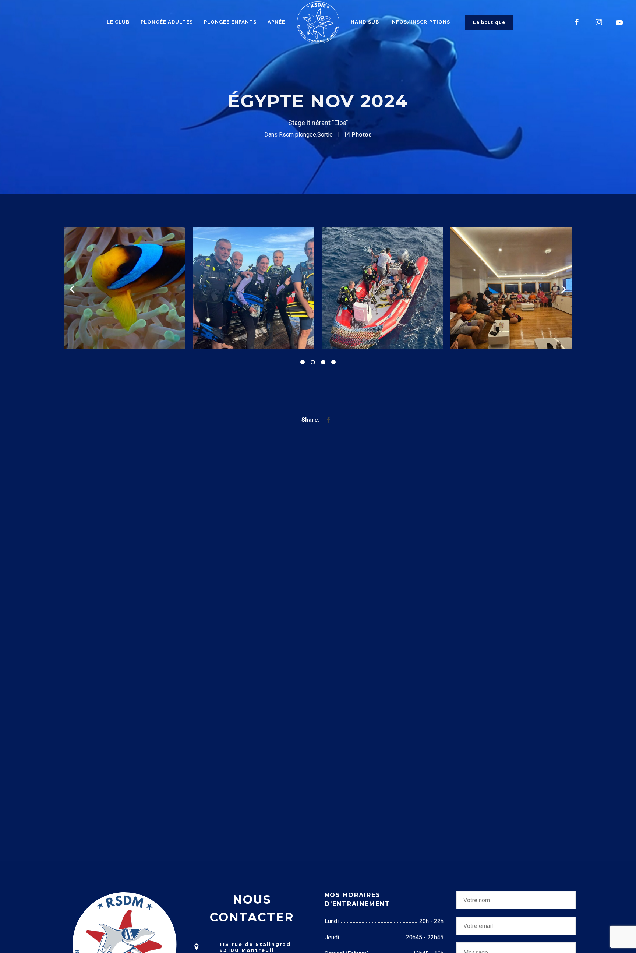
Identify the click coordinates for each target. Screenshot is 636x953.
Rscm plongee (297, 134)
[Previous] (72, 288)
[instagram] (599, 22)
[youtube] (619, 22)
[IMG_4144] (176, 288)
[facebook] (577, 22)
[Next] (564, 288)
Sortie (325, 134)
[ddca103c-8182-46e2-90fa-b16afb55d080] (433, 288)
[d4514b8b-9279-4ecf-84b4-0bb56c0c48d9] (304, 288)
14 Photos (357, 134)
